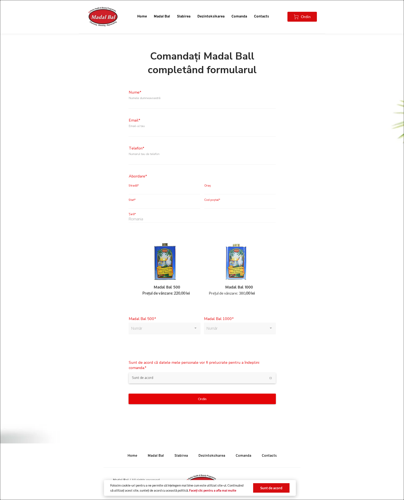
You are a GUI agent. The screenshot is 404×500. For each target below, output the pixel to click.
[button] (271, 488)
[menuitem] (142, 16)
